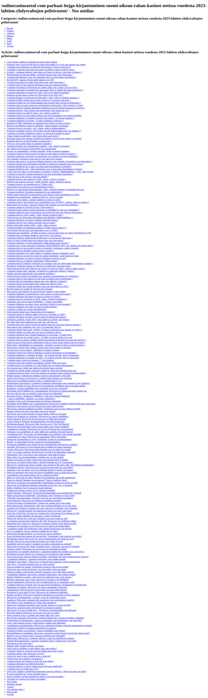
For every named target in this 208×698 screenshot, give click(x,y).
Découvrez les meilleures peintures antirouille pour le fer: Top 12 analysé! (39, 485)
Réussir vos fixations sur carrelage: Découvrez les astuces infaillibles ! (38, 416)
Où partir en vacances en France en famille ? (26, 679)
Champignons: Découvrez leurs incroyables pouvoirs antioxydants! (37, 590)
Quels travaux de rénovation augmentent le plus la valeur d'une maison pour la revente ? (46, 342)
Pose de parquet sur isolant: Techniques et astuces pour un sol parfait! (37, 567)
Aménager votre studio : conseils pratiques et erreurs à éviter (33, 199)
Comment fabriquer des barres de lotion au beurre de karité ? (34, 296)
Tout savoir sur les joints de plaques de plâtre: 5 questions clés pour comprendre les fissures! (48, 556)
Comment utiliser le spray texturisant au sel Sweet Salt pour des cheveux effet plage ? (45, 212)
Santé (9, 41)
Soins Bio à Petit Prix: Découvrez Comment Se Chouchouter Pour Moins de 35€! (43, 513)
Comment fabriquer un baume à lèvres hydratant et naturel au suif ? (37, 258)
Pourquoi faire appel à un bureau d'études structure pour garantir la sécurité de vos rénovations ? (49, 161)
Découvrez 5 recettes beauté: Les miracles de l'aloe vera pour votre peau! (39, 511)
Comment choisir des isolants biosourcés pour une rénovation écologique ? (40, 174)
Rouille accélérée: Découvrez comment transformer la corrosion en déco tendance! (43, 595)
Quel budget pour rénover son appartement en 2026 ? (30, 187)
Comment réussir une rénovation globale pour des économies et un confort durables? (44, 115)
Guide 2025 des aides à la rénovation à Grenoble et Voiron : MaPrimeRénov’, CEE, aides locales (50, 171)
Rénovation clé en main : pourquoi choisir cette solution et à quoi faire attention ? (43, 205)
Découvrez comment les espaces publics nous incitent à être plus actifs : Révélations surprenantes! (50, 465)
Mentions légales (14, 684)
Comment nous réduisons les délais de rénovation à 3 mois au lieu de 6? (39, 67)
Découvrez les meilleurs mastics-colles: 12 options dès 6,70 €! (34, 381)
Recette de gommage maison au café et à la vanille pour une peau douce (39, 266)
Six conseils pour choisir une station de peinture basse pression (35, 368)
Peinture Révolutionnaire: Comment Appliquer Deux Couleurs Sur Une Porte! (42, 641)
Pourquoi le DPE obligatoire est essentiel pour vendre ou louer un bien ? (39, 123)
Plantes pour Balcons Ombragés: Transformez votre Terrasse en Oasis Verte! (41, 495)
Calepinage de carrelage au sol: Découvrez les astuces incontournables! (38, 526)
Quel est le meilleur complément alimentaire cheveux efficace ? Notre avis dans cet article (46, 671)
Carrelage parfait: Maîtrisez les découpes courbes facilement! (34, 516)
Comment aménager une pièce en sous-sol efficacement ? (32, 307)
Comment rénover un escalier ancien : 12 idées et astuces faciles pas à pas (39, 337)
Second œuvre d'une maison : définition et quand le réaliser (33, 350)
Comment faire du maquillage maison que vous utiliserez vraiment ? (37, 281)
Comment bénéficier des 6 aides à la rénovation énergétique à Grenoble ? (39, 166)
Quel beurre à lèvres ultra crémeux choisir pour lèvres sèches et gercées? (39, 347)
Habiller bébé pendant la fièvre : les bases (25, 646)
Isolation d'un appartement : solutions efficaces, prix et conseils (35, 197)
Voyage (10, 46)
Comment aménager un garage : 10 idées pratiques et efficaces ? (35, 120)
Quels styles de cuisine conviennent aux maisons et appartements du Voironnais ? (43, 276)
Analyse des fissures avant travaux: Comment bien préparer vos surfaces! (39, 378)
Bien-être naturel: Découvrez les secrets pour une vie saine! (33, 613)
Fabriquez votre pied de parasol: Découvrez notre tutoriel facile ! (35, 406)
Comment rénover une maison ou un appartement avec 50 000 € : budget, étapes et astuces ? (48, 202)
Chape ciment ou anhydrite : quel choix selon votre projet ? (33, 136)
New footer (12, 681)
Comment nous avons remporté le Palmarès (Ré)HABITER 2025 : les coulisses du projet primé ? (50, 245)
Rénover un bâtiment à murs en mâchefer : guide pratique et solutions (37, 126)
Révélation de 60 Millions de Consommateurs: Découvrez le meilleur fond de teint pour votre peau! (51, 403)
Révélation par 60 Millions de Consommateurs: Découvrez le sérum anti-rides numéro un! (47, 391)
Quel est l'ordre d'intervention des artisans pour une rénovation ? (35, 240)
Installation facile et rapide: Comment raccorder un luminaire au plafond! (39, 544)
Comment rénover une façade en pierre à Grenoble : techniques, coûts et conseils (43, 248)
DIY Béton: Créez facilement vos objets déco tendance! (31, 602)
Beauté (10, 28)
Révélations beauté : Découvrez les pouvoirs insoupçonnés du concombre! (40, 467)
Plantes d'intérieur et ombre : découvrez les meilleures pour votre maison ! (39, 577)
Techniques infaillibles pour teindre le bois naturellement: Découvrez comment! (42, 444)
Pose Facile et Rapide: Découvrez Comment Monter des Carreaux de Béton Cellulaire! (45, 618)
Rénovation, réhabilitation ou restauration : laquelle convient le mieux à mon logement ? (46, 345)
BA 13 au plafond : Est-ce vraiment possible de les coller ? (33, 531)
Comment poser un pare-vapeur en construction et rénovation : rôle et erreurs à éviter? (45, 105)
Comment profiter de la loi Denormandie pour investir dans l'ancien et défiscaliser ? (44, 103)
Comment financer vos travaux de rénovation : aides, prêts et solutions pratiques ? (43, 97)
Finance (10, 31)
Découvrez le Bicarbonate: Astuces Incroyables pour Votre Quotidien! (38, 426)
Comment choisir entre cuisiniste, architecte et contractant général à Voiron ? (41, 271)
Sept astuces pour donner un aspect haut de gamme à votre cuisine (36, 291)
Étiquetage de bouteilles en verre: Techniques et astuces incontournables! (39, 439)
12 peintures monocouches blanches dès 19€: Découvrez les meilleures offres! (41, 521)
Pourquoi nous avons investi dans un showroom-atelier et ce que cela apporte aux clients (46, 64)
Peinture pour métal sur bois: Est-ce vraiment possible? (31, 490)
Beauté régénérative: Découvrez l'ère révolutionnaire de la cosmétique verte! (41, 582)
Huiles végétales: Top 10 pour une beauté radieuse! (29, 488)
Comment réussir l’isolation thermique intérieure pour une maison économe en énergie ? (46, 108)
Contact (10, 687)
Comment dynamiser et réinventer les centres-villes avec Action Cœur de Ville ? (42, 87)
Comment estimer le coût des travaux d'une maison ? (30, 207)
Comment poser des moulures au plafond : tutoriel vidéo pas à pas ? (37, 363)
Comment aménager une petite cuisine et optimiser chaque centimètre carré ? (41, 253)
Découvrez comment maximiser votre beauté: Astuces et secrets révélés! (39, 605)
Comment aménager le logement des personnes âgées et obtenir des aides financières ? (45, 90)
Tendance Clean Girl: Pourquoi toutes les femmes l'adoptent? (34, 401)
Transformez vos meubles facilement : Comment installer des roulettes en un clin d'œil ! (45, 551)
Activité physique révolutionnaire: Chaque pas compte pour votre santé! (39, 503)
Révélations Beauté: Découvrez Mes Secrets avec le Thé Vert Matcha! (38, 424)
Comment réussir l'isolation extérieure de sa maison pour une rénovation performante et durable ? (50, 263)
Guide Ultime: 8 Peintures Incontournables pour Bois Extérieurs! (36, 421)
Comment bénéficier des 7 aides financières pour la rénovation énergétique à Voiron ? (45, 169)
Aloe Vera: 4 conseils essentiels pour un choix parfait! (31, 564)
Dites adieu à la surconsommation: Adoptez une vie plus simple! (35, 457)
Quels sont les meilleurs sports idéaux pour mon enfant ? (32, 648)
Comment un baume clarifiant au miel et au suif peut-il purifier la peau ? (39, 133)
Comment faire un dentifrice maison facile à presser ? (30, 250)
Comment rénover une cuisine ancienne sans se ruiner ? (31, 222)
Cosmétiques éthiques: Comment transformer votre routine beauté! (36, 559)
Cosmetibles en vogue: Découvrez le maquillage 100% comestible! (36, 437)
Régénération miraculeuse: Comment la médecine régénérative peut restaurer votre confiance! (48, 383)
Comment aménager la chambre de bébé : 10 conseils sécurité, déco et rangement (43, 355)
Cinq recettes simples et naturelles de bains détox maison (32, 62)
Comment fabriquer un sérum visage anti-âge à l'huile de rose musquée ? (39, 304)
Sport (9, 43)
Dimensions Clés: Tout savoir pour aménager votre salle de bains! (36, 454)
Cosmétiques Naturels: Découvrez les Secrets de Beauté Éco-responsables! (40, 429)
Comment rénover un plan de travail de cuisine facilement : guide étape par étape (43, 256)
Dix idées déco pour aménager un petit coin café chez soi (32, 322)
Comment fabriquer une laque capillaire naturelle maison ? (33, 220)
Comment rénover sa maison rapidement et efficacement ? (32, 261)
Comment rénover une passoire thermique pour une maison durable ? (37, 85)
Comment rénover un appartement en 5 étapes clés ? (30, 184)
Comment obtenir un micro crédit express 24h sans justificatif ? (35, 666)
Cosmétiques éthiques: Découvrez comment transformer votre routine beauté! (41, 574)
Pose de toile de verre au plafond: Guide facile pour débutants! (34, 393)
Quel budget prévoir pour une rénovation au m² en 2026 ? (32, 230)
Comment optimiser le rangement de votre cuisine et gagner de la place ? (39, 294)
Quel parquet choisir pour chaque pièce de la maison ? (31, 312)
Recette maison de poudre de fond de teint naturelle (29, 289)
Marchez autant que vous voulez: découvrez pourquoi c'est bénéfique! (38, 579)
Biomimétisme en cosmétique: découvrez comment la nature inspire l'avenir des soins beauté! (48, 633)
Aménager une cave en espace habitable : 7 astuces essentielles (35, 301)
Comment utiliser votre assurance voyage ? (26, 653)
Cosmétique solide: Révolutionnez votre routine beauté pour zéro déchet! (39, 528)
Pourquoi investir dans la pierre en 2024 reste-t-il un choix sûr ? (35, 95)
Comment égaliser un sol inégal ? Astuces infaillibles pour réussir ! (36, 630)
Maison (10, 36)
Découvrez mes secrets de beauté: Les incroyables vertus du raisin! (36, 569)
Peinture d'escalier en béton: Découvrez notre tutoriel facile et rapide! (37, 460)
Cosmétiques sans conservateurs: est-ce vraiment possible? (33, 475)
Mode (9, 38)
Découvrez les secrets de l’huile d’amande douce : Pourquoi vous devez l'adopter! (43, 546)
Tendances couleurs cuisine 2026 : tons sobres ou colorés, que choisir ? (38, 319)
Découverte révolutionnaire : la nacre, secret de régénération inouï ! (37, 597)
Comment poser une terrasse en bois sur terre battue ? (30, 661)
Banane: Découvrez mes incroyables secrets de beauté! (31, 411)
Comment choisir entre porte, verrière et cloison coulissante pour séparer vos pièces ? (44, 330)
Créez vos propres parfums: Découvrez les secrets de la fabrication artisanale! (41, 452)
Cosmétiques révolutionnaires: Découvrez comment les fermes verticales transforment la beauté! (49, 625)
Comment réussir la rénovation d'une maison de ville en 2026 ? (35, 284)
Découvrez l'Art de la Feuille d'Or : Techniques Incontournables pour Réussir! (41, 610)
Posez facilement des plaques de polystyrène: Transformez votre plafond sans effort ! (44, 536)
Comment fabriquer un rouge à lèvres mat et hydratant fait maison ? (37, 317)
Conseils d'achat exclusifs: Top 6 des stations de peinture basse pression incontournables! (46, 373)
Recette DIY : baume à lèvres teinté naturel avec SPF (30, 80)
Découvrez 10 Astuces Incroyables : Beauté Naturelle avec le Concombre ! (40, 462)
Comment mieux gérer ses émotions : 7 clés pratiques (30, 360)
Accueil (10, 694)
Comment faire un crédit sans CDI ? (23, 669)
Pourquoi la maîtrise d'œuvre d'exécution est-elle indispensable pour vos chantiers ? (44, 131)
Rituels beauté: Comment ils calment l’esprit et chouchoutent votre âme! (39, 375)
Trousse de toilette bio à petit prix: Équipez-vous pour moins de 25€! (37, 518)
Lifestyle (11, 33)
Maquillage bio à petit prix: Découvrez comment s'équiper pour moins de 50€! (41, 523)
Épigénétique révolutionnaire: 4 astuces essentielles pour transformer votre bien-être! (44, 620)
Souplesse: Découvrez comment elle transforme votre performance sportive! (40, 600)
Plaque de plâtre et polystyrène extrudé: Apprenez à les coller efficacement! (40, 572)
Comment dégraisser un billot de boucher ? (26, 664)
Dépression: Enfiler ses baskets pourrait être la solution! (31, 628)
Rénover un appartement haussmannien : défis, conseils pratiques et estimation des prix (45, 189)
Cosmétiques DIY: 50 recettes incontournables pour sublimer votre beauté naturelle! (44, 434)
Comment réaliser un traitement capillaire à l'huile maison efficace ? (37, 228)
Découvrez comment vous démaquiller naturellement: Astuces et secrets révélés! (42, 483)
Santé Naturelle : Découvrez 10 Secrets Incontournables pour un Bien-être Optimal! (44, 493)
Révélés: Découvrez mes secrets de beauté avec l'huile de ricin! (35, 541)
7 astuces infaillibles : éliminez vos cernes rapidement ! (31, 398)
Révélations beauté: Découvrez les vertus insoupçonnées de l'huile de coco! (40, 539)
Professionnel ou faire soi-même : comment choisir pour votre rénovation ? (40, 75)
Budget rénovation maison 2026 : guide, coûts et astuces (32, 225)
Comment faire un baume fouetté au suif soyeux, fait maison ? (34, 235)
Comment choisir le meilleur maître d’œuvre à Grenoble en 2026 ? (36, 314)
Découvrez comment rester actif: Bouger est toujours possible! (34, 607)
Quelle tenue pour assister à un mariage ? (25, 658)
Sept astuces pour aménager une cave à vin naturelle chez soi (34, 327)
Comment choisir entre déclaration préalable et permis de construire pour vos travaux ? (45, 164)
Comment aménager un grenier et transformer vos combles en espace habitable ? (42, 156)
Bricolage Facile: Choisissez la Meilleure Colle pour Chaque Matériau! (38, 396)
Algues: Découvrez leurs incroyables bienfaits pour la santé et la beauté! (39, 449)
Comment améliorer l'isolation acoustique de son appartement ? (35, 192)
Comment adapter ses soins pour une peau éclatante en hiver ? (34, 332)
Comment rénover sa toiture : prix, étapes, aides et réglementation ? (37, 128)
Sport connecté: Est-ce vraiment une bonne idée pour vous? (33, 615)
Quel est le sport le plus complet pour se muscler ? (29, 656)
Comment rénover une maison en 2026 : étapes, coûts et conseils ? (36, 179)
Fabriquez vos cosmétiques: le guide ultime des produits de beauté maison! (40, 432)
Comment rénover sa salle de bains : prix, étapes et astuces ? (33, 113)
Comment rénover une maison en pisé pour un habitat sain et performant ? (40, 279)
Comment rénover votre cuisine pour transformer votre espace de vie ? (38, 110)
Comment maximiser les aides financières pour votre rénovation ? (36, 82)
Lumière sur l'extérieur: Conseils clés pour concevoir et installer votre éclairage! (42, 508)
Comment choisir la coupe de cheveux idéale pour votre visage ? (35, 651)
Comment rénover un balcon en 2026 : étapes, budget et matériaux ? (37, 299)
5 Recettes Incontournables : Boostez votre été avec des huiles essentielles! (40, 498)
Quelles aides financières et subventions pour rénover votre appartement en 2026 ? (43, 194)
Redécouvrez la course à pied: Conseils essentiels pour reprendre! (36, 636)
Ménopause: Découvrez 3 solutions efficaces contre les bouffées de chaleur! (40, 638)
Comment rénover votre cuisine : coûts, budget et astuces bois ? (35, 215)
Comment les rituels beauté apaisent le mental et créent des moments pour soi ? (42, 370)
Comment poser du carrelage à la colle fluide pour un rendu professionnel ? (40, 365)
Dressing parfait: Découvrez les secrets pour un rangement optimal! (37, 549)
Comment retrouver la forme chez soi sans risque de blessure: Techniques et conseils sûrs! (47, 585)
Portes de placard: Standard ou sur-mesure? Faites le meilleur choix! (37, 480)
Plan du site (12, 692)
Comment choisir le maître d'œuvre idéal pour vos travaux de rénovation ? (40, 238)
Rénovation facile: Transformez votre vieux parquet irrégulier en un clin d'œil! (41, 505)
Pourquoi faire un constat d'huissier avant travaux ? (29, 141)
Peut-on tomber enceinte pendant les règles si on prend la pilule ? (35, 676)
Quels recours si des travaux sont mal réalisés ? (28, 177)
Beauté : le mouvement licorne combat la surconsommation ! (34, 442)
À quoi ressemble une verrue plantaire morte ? (27, 674)
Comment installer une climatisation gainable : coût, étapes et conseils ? (38, 146)
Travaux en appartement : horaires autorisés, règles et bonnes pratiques (38, 151)
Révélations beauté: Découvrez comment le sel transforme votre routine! (39, 554)
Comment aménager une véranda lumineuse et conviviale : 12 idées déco (39, 335)
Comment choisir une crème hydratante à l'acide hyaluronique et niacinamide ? (42, 352)
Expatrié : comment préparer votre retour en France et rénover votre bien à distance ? (44, 72)
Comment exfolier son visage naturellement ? (27, 309)
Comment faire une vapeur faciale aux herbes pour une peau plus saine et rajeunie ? (44, 324)
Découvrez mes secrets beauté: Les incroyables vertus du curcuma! (36, 414)
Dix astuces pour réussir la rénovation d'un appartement (31, 148)
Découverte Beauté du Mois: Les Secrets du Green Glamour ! (34, 534)
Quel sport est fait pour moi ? (20, 643)
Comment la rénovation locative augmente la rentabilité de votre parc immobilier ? (43, 210)
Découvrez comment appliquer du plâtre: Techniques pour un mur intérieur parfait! (43, 409)
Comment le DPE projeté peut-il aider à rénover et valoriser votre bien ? (39, 100)
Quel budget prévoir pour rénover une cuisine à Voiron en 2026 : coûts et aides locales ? (46, 268)
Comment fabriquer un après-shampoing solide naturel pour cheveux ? (38, 243)
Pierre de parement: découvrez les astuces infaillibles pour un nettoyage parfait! (42, 472)
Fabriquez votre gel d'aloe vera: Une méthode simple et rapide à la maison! (40, 470)
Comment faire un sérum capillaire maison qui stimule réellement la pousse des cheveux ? (46, 340)
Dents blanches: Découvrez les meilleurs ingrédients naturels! (34, 500)
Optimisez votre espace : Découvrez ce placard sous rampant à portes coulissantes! (43, 562)
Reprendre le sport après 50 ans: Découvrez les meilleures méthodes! (37, 592)
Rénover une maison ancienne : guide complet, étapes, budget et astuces (39, 182)
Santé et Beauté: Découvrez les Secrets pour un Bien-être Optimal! (36, 419)
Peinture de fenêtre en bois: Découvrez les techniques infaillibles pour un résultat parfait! (46, 386)
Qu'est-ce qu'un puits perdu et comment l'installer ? (29, 143)
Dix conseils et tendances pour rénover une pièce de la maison (34, 159)
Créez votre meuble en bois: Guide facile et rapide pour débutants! (36, 623)
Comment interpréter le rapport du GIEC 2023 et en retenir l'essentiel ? (38, 92)
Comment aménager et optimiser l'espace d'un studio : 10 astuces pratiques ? (41, 118)
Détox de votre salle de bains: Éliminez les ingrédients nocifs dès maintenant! (41, 477)
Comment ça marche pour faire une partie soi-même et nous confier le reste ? (41, 69)
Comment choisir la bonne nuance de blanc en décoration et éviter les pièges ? (41, 154)
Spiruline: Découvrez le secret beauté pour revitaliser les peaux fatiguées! (39, 447)
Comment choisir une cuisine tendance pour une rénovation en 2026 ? (38, 286)
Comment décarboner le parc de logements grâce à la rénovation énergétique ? (41, 77)
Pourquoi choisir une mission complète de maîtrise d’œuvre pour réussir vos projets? (44, 138)
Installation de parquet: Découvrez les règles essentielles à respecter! (37, 587)
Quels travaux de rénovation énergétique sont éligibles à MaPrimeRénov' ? (40, 217)
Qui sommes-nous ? (15, 689)
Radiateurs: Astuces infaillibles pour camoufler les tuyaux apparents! (37, 388)
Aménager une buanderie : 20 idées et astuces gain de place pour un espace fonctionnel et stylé (49, 233)
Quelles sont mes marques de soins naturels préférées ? (31, 273)
